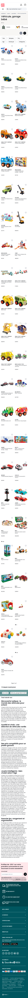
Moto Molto (5, 693)
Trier (3, 38)
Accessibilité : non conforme (7, 988)
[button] (25, 4)
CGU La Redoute (13, 982)
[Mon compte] (21, 4)
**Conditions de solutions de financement (14, 987)
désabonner (18, 879)
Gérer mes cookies (12, 985)
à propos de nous (6, 920)
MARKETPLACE (5, 931)
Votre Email (4, 871)
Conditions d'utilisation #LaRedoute (9, 984)
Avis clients (20, 982)
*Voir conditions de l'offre (6, 877)
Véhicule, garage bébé (21, 13)
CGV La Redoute (5, 978)
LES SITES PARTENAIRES (7, 926)
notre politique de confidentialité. (19, 880)
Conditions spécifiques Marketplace (17, 978)
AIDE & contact (5, 909)
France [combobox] (5, 994)
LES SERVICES (5, 915)
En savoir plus (8, 941)
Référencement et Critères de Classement (10, 979)
